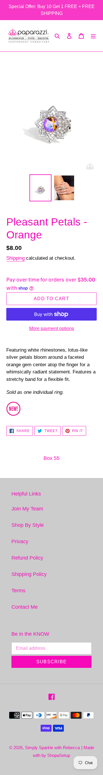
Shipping (15, 258)
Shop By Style (27, 525)
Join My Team (27, 509)
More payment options (51, 328)
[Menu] (93, 36)
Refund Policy (27, 558)
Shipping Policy (29, 574)
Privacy (19, 541)
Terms (18, 590)
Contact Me (24, 607)
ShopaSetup (58, 755)
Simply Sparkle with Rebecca (52, 747)
